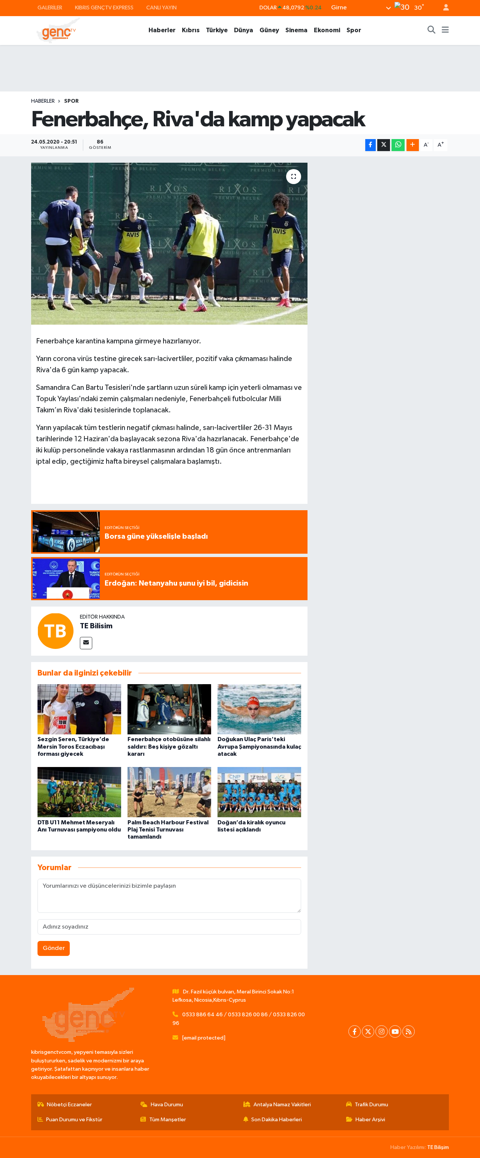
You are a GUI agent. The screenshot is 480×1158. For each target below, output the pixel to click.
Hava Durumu (167, 1104)
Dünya (243, 30)
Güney (269, 30)
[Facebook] (354, 1031)
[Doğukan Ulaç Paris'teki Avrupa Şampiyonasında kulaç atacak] (259, 709)
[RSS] (408, 1031)
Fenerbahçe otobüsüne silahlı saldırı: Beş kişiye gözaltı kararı (169, 746)
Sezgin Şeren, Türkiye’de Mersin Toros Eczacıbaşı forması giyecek (73, 746)
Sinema (296, 30)
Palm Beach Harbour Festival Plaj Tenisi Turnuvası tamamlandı (168, 829)
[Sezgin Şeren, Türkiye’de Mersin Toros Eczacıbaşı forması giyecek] (79, 709)
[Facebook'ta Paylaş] (370, 145)
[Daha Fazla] (412, 145)
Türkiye (217, 30)
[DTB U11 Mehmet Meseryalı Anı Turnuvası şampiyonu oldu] (79, 792)
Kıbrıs (191, 30)
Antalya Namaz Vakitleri (282, 1104)
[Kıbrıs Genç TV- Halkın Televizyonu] (58, 30)
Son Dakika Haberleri (276, 1119)
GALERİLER (50, 7)
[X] (368, 1031)
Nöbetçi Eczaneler (69, 1104)
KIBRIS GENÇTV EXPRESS (104, 7)
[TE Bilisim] (56, 631)
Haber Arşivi (370, 1119)
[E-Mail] (86, 643)
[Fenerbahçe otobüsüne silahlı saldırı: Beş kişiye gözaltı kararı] (169, 709)
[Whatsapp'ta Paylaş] (398, 145)
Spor (353, 30)
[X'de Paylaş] (383, 145)
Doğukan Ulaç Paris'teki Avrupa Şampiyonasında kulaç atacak (259, 746)
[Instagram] (381, 1031)
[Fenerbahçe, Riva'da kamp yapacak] (169, 244)
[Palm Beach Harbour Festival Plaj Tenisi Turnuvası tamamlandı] (169, 792)
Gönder (54, 948)
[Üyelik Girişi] (443, 8)
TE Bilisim (96, 626)
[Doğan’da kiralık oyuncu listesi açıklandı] (259, 792)
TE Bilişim (438, 1147)
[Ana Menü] (445, 30)
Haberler (162, 30)
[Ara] (431, 30)
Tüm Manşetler (167, 1119)
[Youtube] (395, 1031)
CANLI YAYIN (161, 7)
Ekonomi (327, 30)
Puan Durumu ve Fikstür (74, 1119)
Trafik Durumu (371, 1104)
